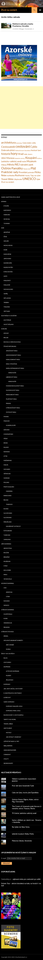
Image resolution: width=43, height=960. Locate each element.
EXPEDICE (7, 684)
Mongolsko (8, 289)
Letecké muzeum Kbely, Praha (23, 834)
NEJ (17, 164)
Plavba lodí (26, 169)
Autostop (19, 143)
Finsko (6, 416)
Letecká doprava (12, 671)
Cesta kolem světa (29, 143)
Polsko (6, 482)
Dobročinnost (19, 150)
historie (5, 154)
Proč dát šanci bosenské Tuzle (23, 786)
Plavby (8, 675)
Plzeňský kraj (11, 399)
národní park (26, 165)
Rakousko (7, 495)
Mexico (6, 605)
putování (31, 172)
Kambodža (8, 263)
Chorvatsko (8, 434)
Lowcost (7, 697)
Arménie (7, 232)
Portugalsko (9, 487)
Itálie (6, 438)
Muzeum (31, 161)
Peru (5, 574)
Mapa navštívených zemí (10, 197)
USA (5, 587)
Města (3, 165)
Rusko (6, 508)
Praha (8, 403)
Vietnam (7, 311)
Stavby (27, 176)
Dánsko (7, 429)
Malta (6, 465)
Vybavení (7, 754)
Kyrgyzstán (8, 271)
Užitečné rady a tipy (11, 741)
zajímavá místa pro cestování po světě (26, 879)
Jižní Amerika (6, 544)
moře (24, 162)
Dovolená (27, 150)
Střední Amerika (7, 609)
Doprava (7, 666)
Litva (5, 456)
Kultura (39, 158)
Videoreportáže (10, 750)
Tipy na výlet (35, 176)
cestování (23, 146)
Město (10, 164)
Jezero (30, 154)
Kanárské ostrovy (20, 158)
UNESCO (29, 179)
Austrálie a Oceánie (9, 315)
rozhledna (10, 176)
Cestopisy (7, 662)
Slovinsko (8, 517)
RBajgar (21, 29)
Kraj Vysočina (11, 364)
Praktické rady (9, 172)
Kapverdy (7, 210)
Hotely (8, 732)
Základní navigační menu (40, 10)
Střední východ (7, 631)
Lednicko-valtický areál (11, 161)
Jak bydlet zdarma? (13, 737)
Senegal (7, 219)
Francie (7, 421)
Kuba (6, 618)
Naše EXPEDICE (9, 702)
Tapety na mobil (10, 719)
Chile (6, 566)
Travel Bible (7, 179)
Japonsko (7, 258)
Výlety (6, 759)
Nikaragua (8, 623)
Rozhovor (20, 175)
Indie (25, 154)
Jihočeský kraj (11, 350)
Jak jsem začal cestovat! (13, 688)
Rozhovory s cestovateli (13, 715)
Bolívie (6, 552)
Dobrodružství (8, 150)
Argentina (8, 548)
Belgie (6, 337)
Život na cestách (9, 10)
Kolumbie (7, 570)
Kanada (7, 601)
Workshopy (8, 763)
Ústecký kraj (11, 412)
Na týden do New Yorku (21, 827)
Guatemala (8, 614)
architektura (8, 142)
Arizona (9, 592)
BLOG (6, 658)
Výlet (38, 179)
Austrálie (7, 320)
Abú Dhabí (10, 645)
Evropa (4, 329)
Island (6, 447)
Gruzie (6, 241)
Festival (34, 150)
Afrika (3, 201)
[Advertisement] (21, 107)
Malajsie (7, 285)
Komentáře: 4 (29, 29)
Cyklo (33, 147)
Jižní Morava (7, 158)
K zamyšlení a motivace (13, 693)
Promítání (23, 172)
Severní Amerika (7, 583)
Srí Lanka (7, 298)
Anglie (6, 333)
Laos (5, 276)
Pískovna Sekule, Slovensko (22, 841)
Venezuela (8, 579)
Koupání (31, 157)
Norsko (7, 478)
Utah (8, 596)
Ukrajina (7, 539)
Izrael (6, 636)
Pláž (33, 168)
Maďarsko (8, 460)
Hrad (20, 154)
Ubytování (18, 179)
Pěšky (38, 172)
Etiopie (6, 206)
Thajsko (7, 307)
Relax (3, 175)
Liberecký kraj (11, 377)
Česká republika (10, 346)
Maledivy (7, 280)
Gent (39, 150)
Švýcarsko (8, 530)
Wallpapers (8, 745)
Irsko (6, 443)
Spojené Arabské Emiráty (13, 640)
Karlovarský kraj (13, 359)
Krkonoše (12, 372)
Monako (7, 469)
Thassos (9, 504)
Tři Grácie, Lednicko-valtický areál (24, 813)
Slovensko (8, 513)
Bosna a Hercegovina (12, 342)
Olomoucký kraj (12, 390)
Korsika (7, 451)
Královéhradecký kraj (15, 368)
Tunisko (7, 223)
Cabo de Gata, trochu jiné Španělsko (25, 793)
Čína (5, 236)
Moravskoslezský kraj (15, 386)
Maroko (7, 214)
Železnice (9, 680)
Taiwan (6, 302)
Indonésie (7, 254)
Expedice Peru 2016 (13, 710)
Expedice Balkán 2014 (14, 706)
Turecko (7, 535)
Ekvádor (7, 561)
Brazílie (7, 557)
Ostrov (6, 168)
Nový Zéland (8, 324)
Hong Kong (8, 245)
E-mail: (4, 858)
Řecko (6, 500)
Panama (7, 627)
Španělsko (8, 522)
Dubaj (8, 649)
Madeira (9, 491)
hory (14, 153)
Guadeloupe (11, 425)
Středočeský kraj (13, 408)
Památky (17, 168)
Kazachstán (8, 267)
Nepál (6, 293)
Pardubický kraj (12, 394)
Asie (2, 228)
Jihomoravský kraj (13, 355)
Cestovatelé (8, 147)
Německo (7, 473)
